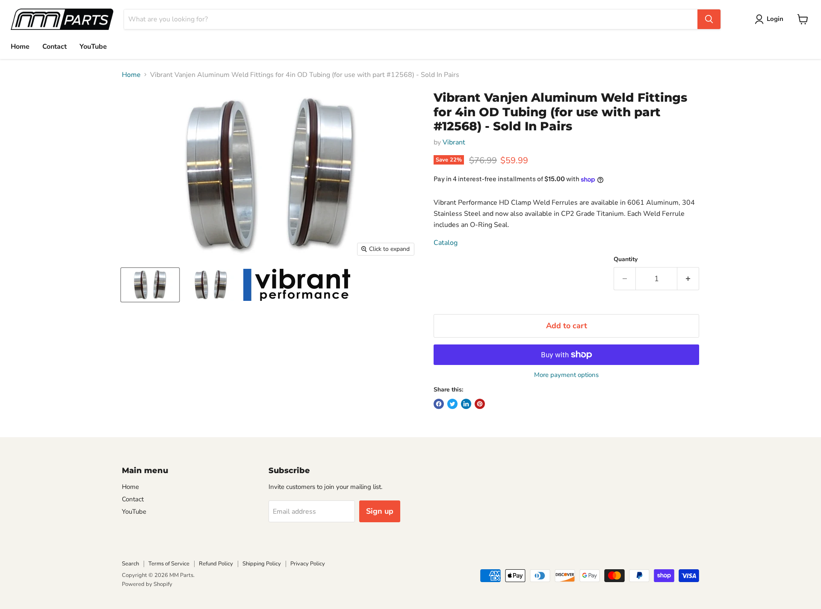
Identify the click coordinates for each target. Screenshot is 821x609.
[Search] (709, 19)
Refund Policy (216, 564)
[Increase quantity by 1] (688, 279)
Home (20, 46)
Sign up (379, 511)
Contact (54, 46)
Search (130, 564)
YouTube (93, 46)
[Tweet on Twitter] (452, 404)
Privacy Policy (307, 564)
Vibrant (454, 142)
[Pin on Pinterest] (480, 404)
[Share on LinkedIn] (466, 404)
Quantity (626, 259)
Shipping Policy (261, 564)
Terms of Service (168, 564)
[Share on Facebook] (439, 404)
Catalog (446, 242)
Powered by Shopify (147, 584)
